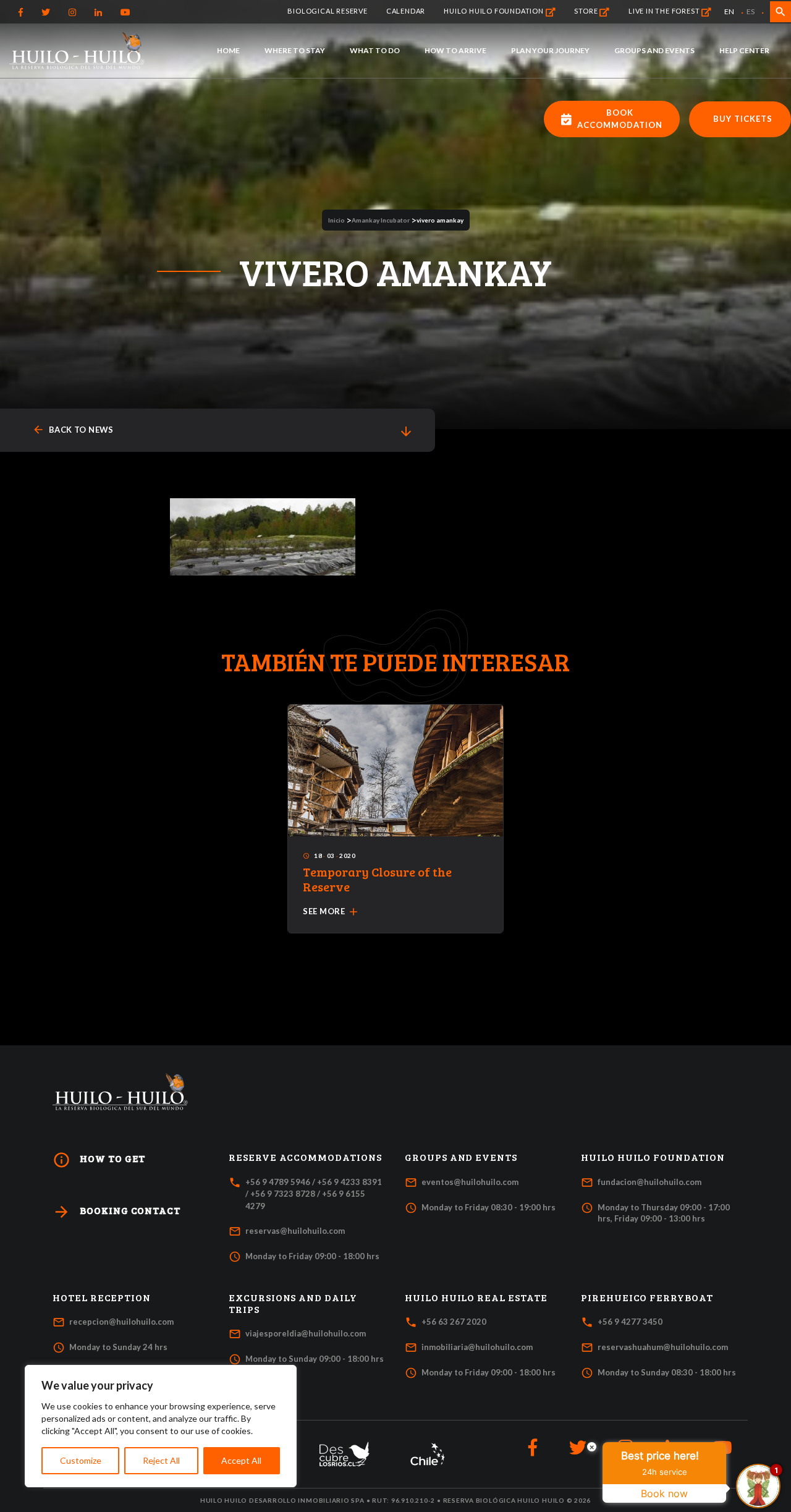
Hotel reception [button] (102, 1297)
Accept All (241, 1460)
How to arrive (455, 50)
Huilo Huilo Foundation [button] (653, 1157)
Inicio (336, 220)
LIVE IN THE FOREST (664, 11)
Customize (80, 1460)
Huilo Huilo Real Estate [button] (476, 1297)
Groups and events (654, 50)
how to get (99, 1160)
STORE (586, 11)
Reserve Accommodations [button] (305, 1157)
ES (751, 11)
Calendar (405, 11)
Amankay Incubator (381, 220)
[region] (161, 1426)
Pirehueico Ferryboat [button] (647, 1297)
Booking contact (116, 1212)
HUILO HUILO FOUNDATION (494, 11)
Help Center (744, 50)
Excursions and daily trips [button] (293, 1303)
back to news (73, 430)
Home (228, 50)
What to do (375, 50)
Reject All (161, 1460)
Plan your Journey (550, 50)
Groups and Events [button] (461, 1157)
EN (729, 11)
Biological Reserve (327, 11)
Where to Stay (294, 50)
